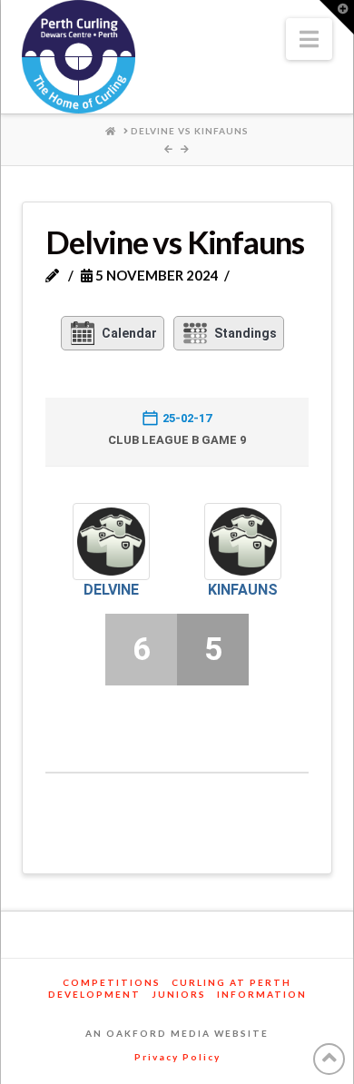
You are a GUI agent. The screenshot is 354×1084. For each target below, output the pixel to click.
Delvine (111, 589)
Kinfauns (243, 589)
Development (94, 994)
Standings (245, 333)
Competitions (112, 982)
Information (262, 994)
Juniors (179, 994)
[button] (309, 39)
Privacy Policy (177, 1056)
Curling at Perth (231, 982)
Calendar (129, 333)
